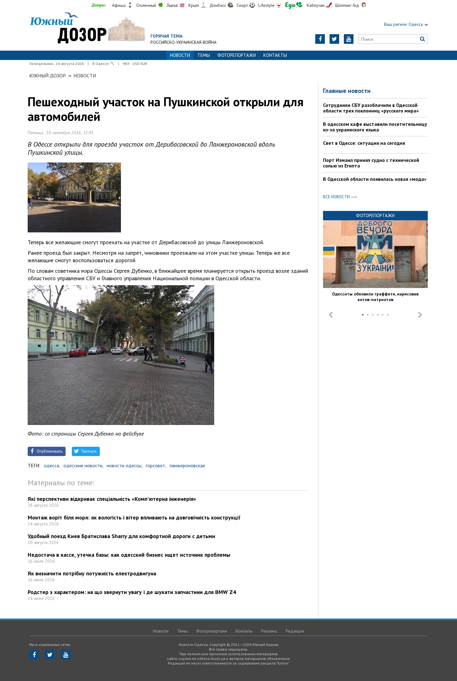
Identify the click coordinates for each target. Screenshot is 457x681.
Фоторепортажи (236, 55)
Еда (293, 5)
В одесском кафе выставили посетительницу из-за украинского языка (375, 127)
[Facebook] (320, 39)
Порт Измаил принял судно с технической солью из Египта (371, 163)
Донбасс (218, 5)
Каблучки (316, 5)
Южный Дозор (47, 75)
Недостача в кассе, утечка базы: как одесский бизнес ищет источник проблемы (129, 554)
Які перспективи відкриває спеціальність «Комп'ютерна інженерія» (112, 498)
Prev (330, 315)
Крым (193, 5)
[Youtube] (348, 39)
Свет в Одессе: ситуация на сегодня (364, 143)
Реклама (269, 631)
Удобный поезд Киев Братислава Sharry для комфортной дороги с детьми (121, 536)
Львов (172, 5)
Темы (203, 55)
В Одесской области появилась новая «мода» (375, 179)
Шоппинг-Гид (347, 5)
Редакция (295, 631)
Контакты (275, 55)
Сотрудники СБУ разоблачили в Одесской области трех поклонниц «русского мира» (371, 108)
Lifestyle (266, 5)
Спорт (242, 5)
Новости (84, 75)
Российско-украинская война (183, 42)
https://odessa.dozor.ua (87, 28)
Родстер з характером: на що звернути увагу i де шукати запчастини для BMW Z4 (132, 592)
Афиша (119, 5)
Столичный (146, 5)
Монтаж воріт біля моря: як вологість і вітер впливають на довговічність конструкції (134, 517)
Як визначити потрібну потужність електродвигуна (92, 573)
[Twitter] (334, 39)
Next (420, 315)
